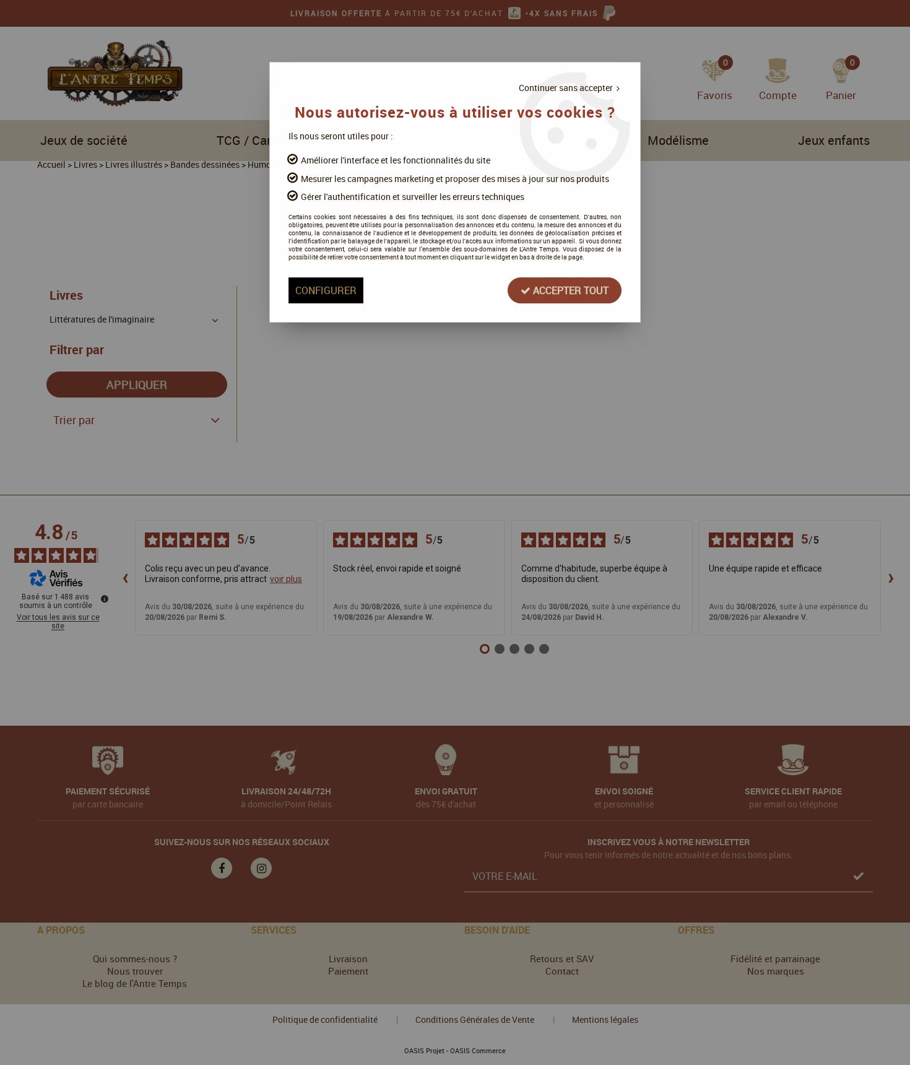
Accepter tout (570, 290)
